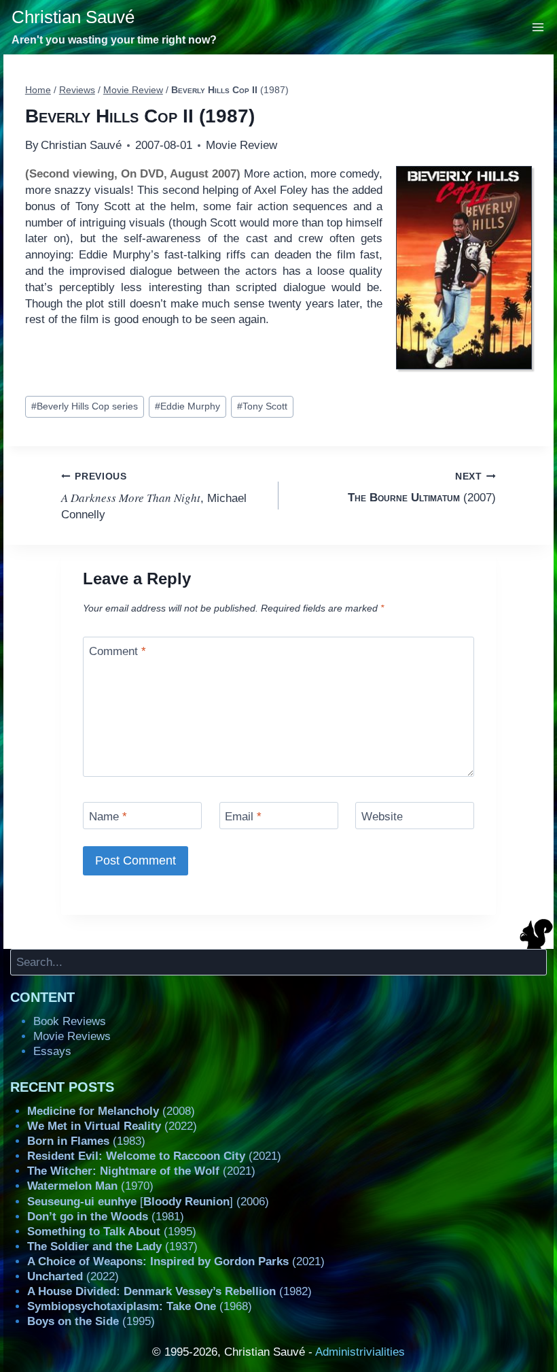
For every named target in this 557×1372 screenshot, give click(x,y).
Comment (117, 651)
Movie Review (241, 145)
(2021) (154, 1156)
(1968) (139, 1306)
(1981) (105, 1216)
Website (382, 816)
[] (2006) (148, 1201)
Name (108, 816)
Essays (52, 1051)
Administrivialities (360, 1351)
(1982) (169, 1291)
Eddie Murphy (187, 406)
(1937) (112, 1246)
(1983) (86, 1141)
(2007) (422, 487)
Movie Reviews (72, 1036)
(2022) (112, 1126)
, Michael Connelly (154, 496)
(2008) (111, 1111)
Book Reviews (69, 1021)
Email (243, 816)
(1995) (111, 1231)
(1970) (90, 1185)
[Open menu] (538, 26)
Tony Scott (262, 406)
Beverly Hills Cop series (84, 406)
